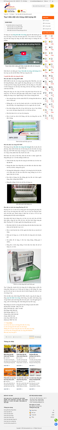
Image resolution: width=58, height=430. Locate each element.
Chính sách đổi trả (8, 411)
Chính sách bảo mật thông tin (10, 419)
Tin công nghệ (47, 26)
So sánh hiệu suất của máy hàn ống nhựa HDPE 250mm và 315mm (23, 378)
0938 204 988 (11, 11)
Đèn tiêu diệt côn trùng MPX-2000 (15, 26)
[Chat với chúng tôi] (56, 424)
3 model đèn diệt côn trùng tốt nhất (14, 25)
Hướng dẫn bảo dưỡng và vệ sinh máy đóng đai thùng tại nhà (35, 355)
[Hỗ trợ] (56, 420)
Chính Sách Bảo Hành (8, 413)
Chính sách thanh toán (9, 417)
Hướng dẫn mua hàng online (10, 409)
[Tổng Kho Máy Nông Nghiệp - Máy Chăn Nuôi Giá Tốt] (10, 6)
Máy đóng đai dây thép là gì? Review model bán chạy (9, 355)
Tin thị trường (47, 23)
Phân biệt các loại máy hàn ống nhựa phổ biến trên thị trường (10, 378)
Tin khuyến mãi (47, 28)
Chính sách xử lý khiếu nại (10, 421)
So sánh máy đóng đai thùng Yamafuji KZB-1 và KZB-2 (35, 378)
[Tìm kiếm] (52, 6)
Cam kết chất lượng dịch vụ (10, 423)
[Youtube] (52, 1)
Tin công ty (11, 14)
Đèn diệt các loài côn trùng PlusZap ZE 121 (17, 30)
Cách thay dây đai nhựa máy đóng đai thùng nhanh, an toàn (22, 355)
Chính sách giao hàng (8, 415)
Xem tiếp (6, 365)
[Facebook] (50, 1)
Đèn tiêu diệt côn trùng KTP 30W (14, 28)
